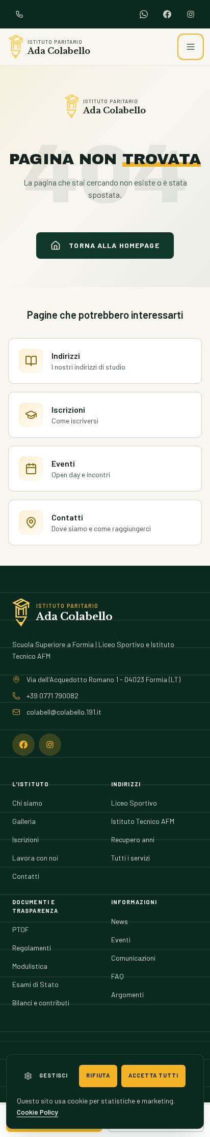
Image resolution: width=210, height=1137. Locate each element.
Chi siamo (27, 802)
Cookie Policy (37, 1112)
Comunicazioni (133, 958)
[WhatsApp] (144, 14)
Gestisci (53, 1075)
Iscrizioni (25, 839)
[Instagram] (190, 14)
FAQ (117, 976)
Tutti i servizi (130, 857)
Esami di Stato (35, 984)
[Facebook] (167, 14)
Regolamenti (31, 947)
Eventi (120, 939)
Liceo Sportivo (134, 802)
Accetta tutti (153, 1075)
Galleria (24, 821)
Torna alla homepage (114, 245)
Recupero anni (132, 839)
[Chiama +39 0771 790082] (19, 14)
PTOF (20, 929)
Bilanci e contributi (40, 1002)
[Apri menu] (190, 47)
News (119, 921)
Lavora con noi (35, 857)
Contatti (25, 876)
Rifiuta (98, 1075)
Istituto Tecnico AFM (142, 821)
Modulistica (29, 966)
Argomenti (127, 994)
